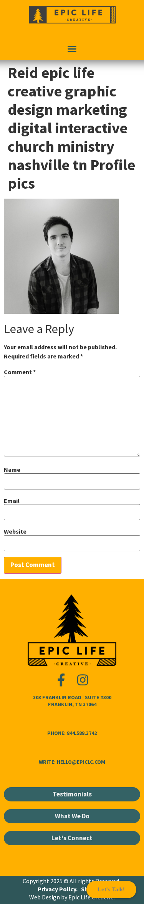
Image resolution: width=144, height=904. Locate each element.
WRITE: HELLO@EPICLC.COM (72, 761)
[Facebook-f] (61, 679)
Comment (20, 372)
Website (15, 531)
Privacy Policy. (57, 889)
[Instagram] (82, 679)
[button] (72, 48)
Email (12, 501)
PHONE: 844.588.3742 (72, 733)
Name (12, 469)
